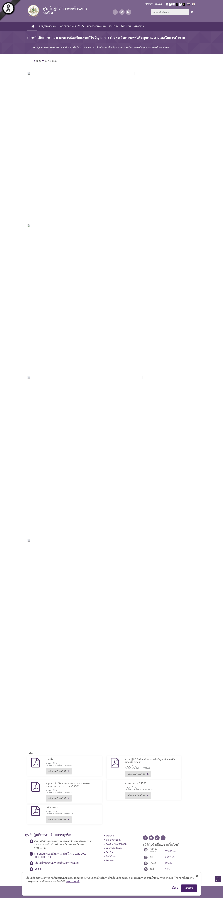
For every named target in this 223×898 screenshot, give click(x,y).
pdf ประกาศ (52, 807)
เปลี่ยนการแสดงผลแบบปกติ (180, 4)
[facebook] (115, 12)
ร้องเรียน (113, 26)
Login (38, 868)
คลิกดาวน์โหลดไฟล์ (56, 772)
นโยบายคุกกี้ (72, 881)
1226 (37, 61)
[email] (128, 12)
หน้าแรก (110, 835)
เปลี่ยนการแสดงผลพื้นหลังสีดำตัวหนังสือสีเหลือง (183, 4)
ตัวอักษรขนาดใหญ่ (173, 4)
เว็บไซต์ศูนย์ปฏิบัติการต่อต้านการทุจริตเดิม (57, 863)
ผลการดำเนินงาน (96, 26)
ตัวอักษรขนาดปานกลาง (170, 4)
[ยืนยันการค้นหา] (192, 12)
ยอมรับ (189, 887)
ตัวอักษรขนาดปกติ (167, 4)
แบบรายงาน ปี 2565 (135, 783)
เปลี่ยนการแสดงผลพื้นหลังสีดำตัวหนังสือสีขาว (177, 4)
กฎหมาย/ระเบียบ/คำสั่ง (72, 26)
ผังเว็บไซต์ (126, 26)
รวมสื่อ (49, 759)
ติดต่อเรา (139, 26)
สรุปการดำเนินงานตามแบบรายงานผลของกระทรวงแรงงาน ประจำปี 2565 (68, 785)
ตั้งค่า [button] (175, 887)
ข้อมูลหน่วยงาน (47, 26)
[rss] (157, 838)
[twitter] (122, 12)
